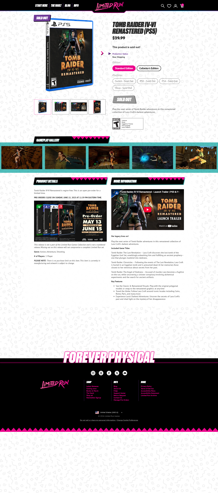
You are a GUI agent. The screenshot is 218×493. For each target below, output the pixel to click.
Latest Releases (92, 386)
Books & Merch (92, 391)
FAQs (116, 391)
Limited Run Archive (149, 395)
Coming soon (91, 388)
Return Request (120, 395)
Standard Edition (124, 68)
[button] (37, 53)
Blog (67, 5)
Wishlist (169, 6)
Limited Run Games (109, 6)
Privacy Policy (146, 386)
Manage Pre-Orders (121, 400)
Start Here (41, 5)
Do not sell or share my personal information (98, 420)
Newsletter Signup (93, 397)
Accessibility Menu (148, 391)
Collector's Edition (148, 68)
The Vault (56, 5)
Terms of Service (147, 388)
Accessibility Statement (150, 393)
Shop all (89, 395)
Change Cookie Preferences (127, 420)
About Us (117, 388)
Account (175, 6)
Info (76, 5)
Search (163, 6)
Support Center (120, 393)
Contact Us (118, 397)
